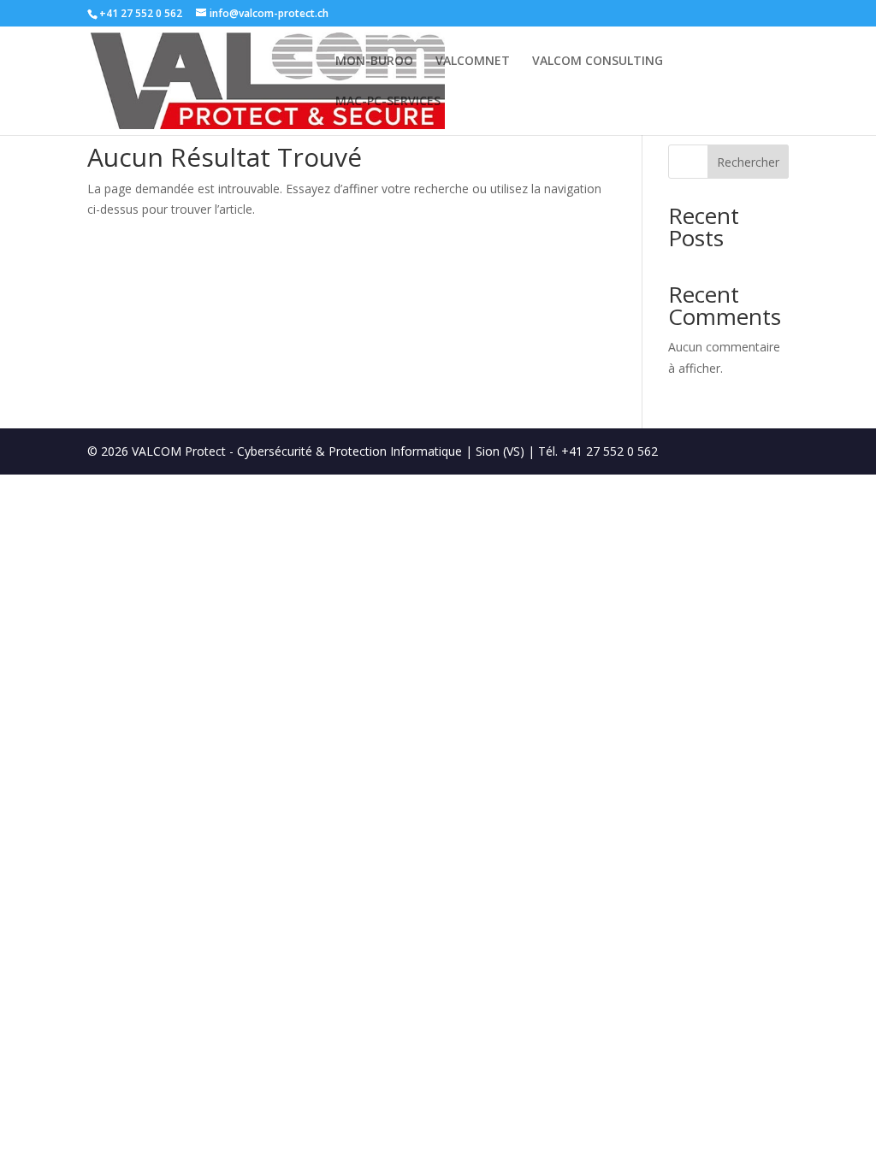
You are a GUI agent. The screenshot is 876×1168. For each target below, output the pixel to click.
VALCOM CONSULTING (597, 61)
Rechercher (748, 162)
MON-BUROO (374, 61)
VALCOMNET (472, 61)
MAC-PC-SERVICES (388, 102)
